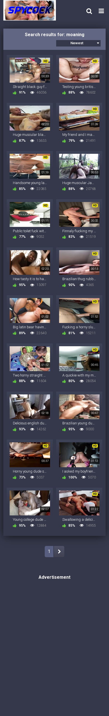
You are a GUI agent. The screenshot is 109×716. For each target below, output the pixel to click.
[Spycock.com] (31, 10)
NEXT (59, 551)
